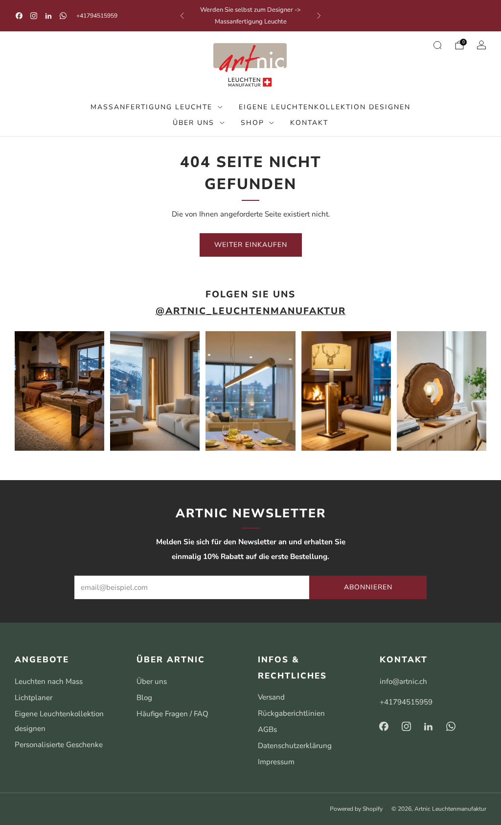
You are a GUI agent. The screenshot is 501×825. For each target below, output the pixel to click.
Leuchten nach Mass (49, 681)
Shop (252, 122)
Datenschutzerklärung (295, 746)
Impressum (276, 762)
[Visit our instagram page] (33, 15)
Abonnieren (368, 587)
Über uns (193, 122)
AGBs (267, 729)
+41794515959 (96, 16)
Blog (144, 698)
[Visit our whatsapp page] (63, 15)
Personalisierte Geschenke (59, 745)
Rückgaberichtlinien (291, 713)
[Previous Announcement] (182, 15)
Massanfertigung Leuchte (151, 107)
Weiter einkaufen (250, 244)
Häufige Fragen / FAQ (172, 714)
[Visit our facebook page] (19, 15)
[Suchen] (437, 45)
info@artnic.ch (403, 681)
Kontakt (309, 122)
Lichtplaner (33, 698)
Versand (271, 697)
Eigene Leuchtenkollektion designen (324, 107)
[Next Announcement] (319, 15)
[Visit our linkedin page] (48, 15)
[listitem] (251, 15)
